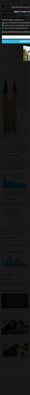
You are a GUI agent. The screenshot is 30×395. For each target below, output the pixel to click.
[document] (15, 197)
